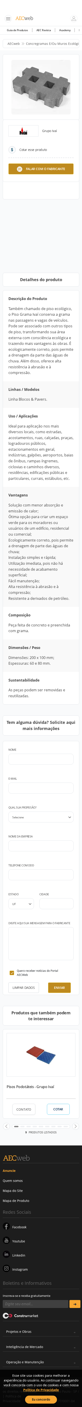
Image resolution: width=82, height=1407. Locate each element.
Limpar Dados (24, 987)
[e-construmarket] (20, 1315)
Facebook (19, 1227)
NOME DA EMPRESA (20, 836)
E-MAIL (12, 779)
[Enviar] (74, 1304)
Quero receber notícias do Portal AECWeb (37, 973)
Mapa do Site (13, 1190)
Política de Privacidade (41, 1390)
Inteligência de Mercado (24, 1347)
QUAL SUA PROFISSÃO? (22, 807)
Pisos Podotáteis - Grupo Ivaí (30, 1086)
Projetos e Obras (18, 1331)
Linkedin (18, 1255)
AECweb (14, 43)
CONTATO (23, 1109)
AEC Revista (43, 30)
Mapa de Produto (16, 1200)
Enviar (59, 987)
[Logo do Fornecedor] (23, 130)
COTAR (58, 1109)
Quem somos (13, 1180)
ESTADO (13, 894)
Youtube (18, 1241)
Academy (64, 30)
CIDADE (44, 894)
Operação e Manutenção (25, 1362)
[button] (6, 1126)
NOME (12, 750)
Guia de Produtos (17, 30)
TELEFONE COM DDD (21, 865)
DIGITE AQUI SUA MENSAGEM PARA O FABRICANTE (39, 923)
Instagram (20, 1269)
